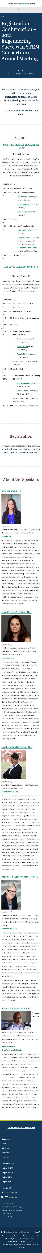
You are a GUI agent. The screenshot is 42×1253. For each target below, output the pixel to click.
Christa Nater (22, 197)
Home (3, 17)
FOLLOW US (6, 1188)
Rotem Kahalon (23, 204)
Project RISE (6, 1182)
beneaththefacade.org (9, 792)
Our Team (5, 1148)
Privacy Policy (33, 1245)
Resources (5, 1157)
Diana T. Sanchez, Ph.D (16, 611)
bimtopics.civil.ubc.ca (9, 929)
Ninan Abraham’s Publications (12, 1050)
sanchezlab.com (7, 658)
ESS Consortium (11, 1197)
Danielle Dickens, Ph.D (16, 746)
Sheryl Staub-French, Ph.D (19, 877)
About (3, 1144)
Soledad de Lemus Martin (27, 248)
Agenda (9, 74)
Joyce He (21, 238)
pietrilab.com (6, 536)
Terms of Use (20, 1247)
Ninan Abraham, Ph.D (15, 1008)
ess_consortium (11, 1193)
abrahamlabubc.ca (8, 1047)
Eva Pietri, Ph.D (11, 491)
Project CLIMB (7, 1168)
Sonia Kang (30, 238)
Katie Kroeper (22, 212)
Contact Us (5, 1153)
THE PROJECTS (7, 1164)
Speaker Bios (30, 74)
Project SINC (6, 1177)
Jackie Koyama (23, 230)
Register (19, 74)
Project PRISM (7, 1173)
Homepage (5, 1139)
